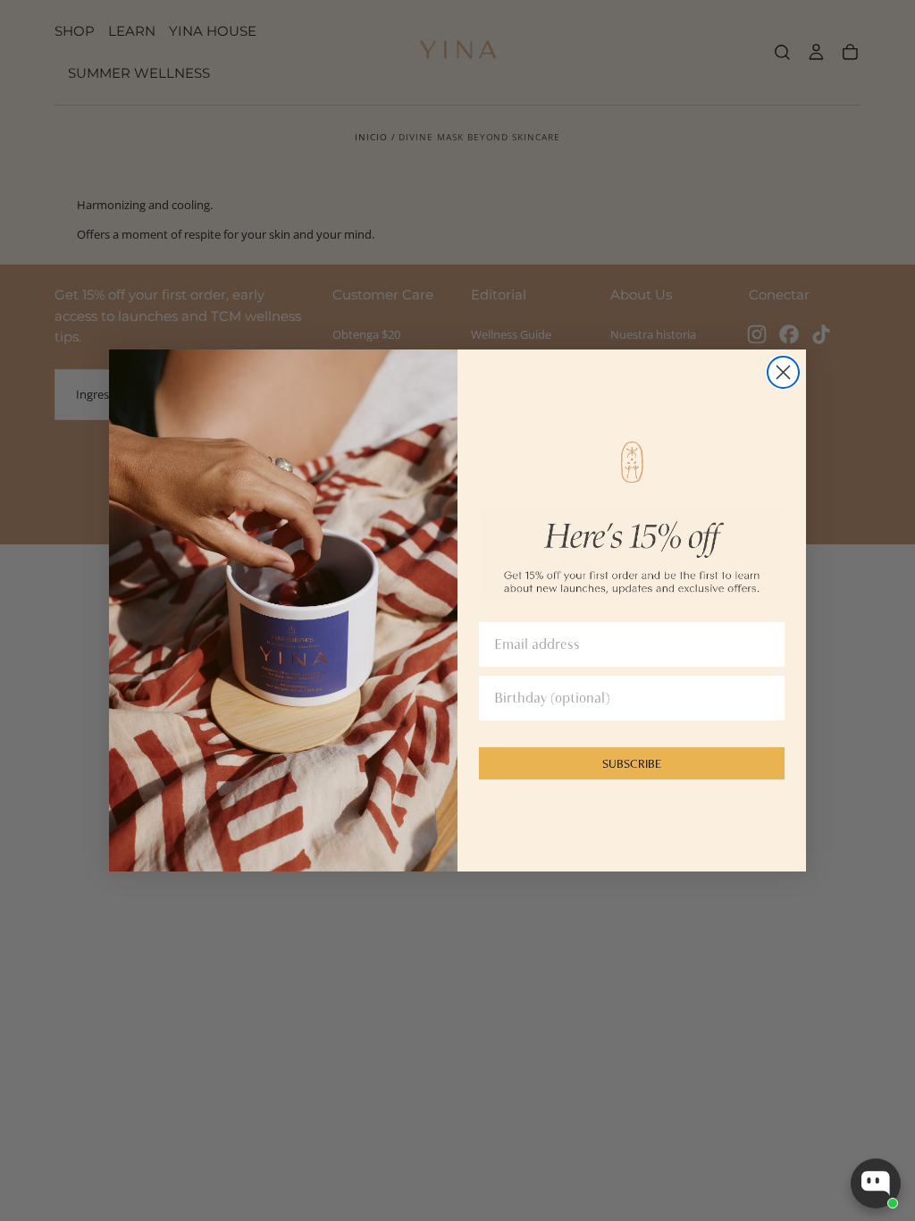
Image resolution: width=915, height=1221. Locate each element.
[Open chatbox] (876, 1183)
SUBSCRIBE (631, 763)
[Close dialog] (783, 372)
